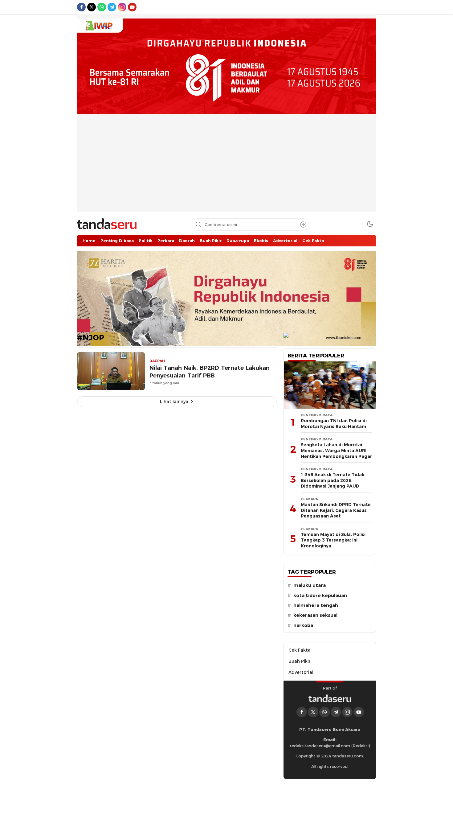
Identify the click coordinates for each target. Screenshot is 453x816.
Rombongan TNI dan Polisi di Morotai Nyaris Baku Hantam (334, 423)
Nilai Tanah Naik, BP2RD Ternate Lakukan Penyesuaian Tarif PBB (209, 371)
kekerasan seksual (315, 615)
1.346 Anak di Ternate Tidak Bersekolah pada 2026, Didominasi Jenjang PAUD (332, 480)
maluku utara (309, 585)
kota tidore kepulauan (320, 595)
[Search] (303, 224)
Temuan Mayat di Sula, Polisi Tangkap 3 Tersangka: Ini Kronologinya (333, 540)
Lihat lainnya (174, 401)
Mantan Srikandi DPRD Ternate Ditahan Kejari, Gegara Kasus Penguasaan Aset (336, 510)
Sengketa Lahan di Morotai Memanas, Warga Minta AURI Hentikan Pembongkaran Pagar (336, 450)
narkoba (303, 625)
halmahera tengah (315, 605)
